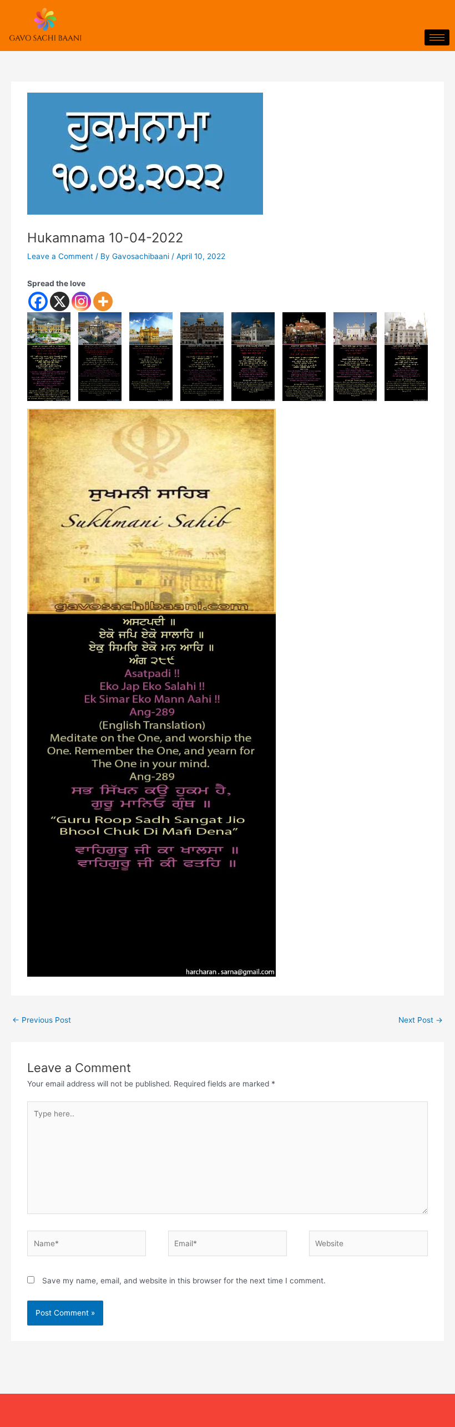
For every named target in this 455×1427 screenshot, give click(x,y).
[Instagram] (81, 301)
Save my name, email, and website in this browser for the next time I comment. (184, 1280)
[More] (103, 301)
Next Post (420, 1019)
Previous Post (41, 1019)
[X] (59, 301)
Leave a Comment (60, 256)
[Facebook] (38, 301)
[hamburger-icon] (436, 37)
